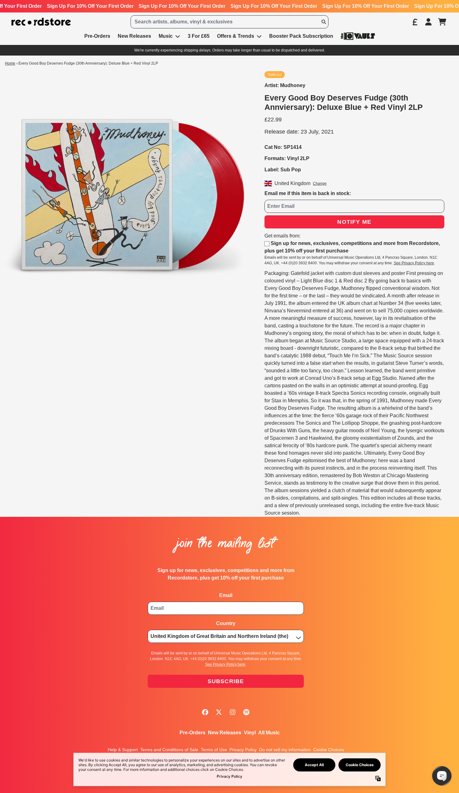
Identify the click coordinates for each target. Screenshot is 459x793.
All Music (269, 732)
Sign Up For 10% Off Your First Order (90, 6)
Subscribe (226, 681)
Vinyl (250, 732)
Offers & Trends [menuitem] (235, 36)
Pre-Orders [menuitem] (97, 36)
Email (225, 595)
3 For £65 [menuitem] (199, 36)
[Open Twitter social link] (219, 712)
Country (225, 623)
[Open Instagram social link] (232, 712)
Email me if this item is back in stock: (307, 193)
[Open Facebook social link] (205, 712)
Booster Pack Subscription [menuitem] (301, 36)
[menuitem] (358, 36)
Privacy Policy (243, 749)
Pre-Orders (192, 732)
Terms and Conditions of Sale (169, 749)
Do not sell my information (285, 749)
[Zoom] (128, 194)
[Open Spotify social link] (246, 712)
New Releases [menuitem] (134, 36)
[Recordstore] (41, 22)
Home (10, 63)
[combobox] (230, 21)
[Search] (323, 21)
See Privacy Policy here (414, 263)
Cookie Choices (328, 749)
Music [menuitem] (166, 36)
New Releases (224, 732)
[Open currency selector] (415, 22)
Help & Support (123, 749)
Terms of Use (214, 749)
